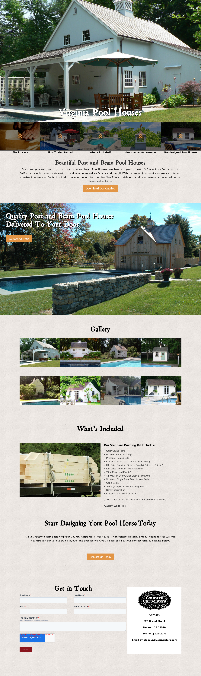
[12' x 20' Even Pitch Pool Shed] (40, 404)
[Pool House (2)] (80, 366)
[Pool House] (120, 366)
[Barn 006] (40, 366)
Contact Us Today (100, 556)
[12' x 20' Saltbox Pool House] (161, 404)
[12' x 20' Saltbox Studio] (80, 404)
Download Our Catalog (100, 188)
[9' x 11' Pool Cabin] (120, 404)
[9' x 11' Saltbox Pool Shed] (161, 366)
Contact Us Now (19, 238)
